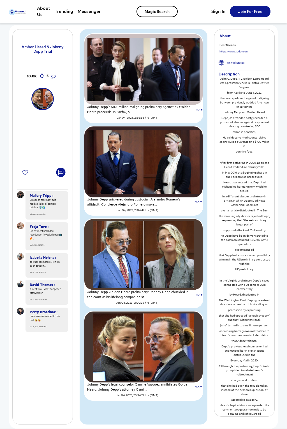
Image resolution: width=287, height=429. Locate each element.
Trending (64, 11)
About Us (43, 11)
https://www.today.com (233, 51)
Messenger (89, 11)
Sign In (218, 11)
